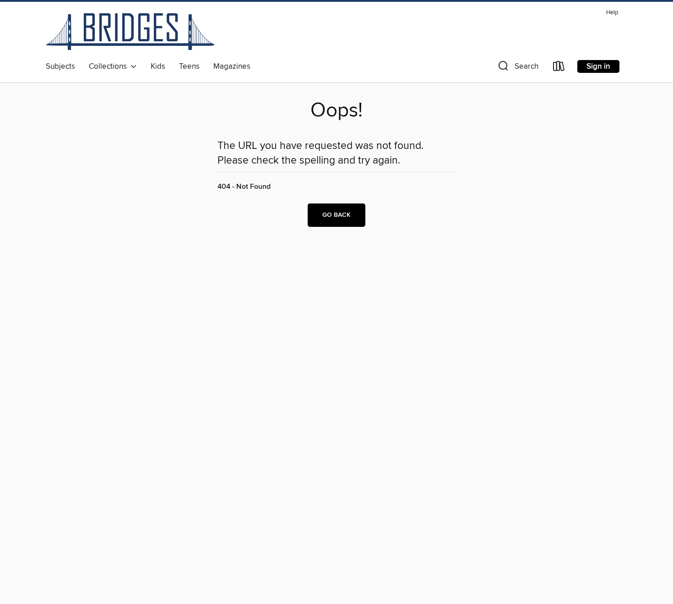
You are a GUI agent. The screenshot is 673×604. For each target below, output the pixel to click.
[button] (517, 68)
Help (612, 12)
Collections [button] (109, 66)
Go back (336, 215)
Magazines (231, 66)
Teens (189, 66)
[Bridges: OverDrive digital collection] (130, 32)
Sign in (598, 66)
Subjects (60, 66)
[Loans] (559, 68)
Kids (158, 66)
